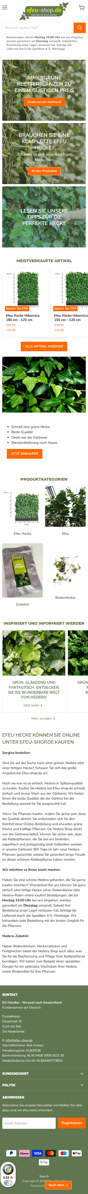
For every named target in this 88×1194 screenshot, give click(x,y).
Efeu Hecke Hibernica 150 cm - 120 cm (71, 317)
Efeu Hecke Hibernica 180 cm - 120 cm (22, 317)
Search (44, 1176)
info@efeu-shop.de (19, 1040)
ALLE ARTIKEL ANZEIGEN (44, 346)
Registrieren (72, 1122)
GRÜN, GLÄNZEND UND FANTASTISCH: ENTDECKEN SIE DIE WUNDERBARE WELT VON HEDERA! (34, 689)
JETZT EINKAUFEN (24, 453)
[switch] (8, 1182)
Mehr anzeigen (42, 718)
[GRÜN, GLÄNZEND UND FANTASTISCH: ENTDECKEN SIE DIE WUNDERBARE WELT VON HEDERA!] (33, 653)
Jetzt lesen (31, 705)
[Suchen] (80, 28)
